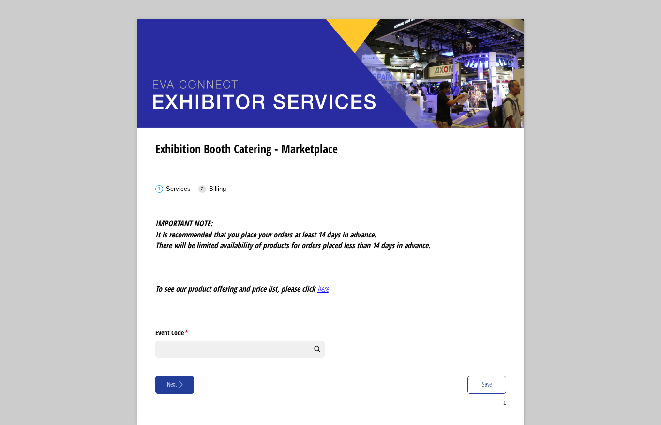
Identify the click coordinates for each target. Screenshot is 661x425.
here (323, 288)
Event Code (183, 332)
